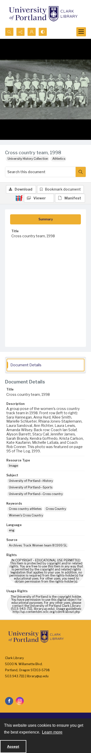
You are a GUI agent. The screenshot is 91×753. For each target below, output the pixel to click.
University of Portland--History (31, 481)
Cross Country (56, 509)
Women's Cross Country (26, 515)
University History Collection (28, 159)
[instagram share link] (20, 701)
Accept (13, 746)
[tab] (45, 219)
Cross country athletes (25, 509)
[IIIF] (19, 198)
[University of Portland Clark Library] (43, 14)
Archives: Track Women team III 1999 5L (38, 545)
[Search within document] (81, 172)
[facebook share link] (9, 701)
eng (11, 530)
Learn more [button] (52, 732)
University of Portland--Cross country (36, 494)
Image (13, 466)
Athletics (58, 159)
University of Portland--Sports (30, 487)
